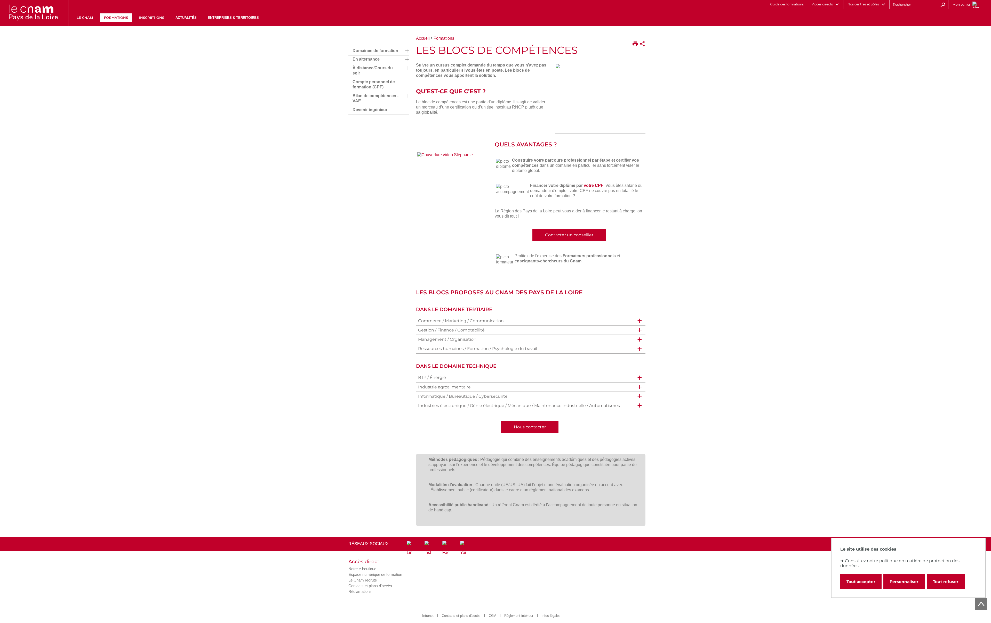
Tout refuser (945, 581)
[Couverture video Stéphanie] (452, 156)
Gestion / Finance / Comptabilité (451, 330)
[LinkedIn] (410, 548)
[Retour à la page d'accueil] (33, 13)
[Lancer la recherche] (943, 4)
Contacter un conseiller (569, 234)
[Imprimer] (635, 44)
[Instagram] (428, 548)
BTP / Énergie (432, 377)
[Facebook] (445, 548)
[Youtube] (463, 548)
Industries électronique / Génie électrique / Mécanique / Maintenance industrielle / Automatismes (519, 405)
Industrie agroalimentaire (444, 387)
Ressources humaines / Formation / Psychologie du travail (477, 348)
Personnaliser (904, 581)
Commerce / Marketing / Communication (461, 320)
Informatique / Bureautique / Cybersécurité (463, 396)
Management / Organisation (447, 339)
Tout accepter (860, 581)
